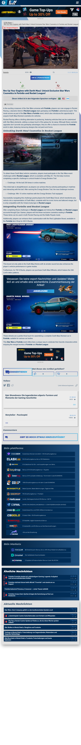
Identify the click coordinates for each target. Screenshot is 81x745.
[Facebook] (8, 385)
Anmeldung (40, 291)
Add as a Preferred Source (40, 77)
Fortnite (10, 104)
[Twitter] (4, 385)
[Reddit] (12, 385)
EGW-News (8, 22)
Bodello (6, 72)
